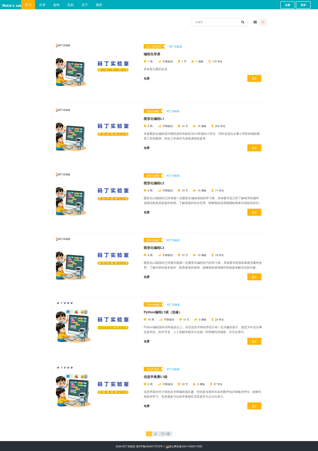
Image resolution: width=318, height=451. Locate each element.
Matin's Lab (11, 4)
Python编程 (153, 304)
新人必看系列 (154, 46)
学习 (28, 4)
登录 (303, 4)
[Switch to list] (263, 22)
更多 (254, 78)
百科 (70, 4)
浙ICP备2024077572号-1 (150, 446)
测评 (99, 4)
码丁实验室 (128, 446)
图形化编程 (152, 111)
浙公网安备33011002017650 (185, 446)
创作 (56, 4)
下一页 (165, 434)
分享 (42, 4)
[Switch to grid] (255, 22)
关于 (85, 4)
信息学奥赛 (152, 369)
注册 (287, 4)
